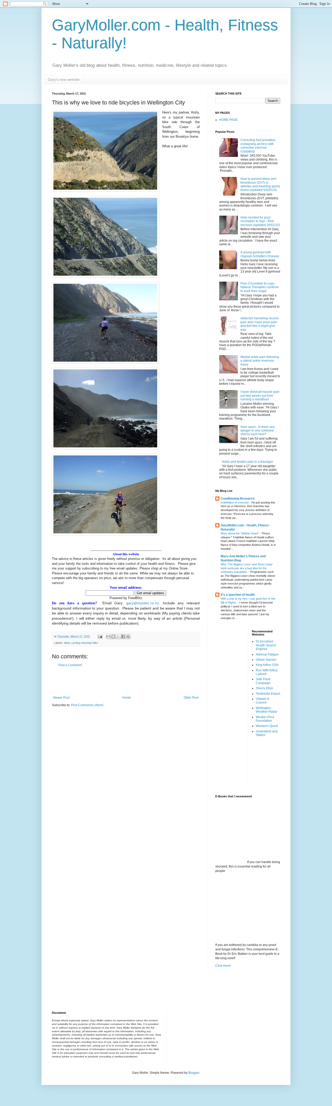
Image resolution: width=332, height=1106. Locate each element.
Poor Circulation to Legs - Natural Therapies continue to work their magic (259, 287)
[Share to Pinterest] (128, 636)
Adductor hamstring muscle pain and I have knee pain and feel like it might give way (259, 323)
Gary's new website (64, 79)
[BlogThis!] (113, 636)
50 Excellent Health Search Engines (266, 645)
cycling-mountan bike (84, 642)
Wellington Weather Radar (266, 709)
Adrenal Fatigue (267, 654)
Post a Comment (70, 665)
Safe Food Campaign (263, 681)
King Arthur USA (267, 665)
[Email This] (108, 636)
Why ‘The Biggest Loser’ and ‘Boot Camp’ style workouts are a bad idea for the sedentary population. (247, 568)
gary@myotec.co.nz (142, 603)
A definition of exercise (235, 502)
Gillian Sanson (266, 659)
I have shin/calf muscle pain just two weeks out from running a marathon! (259, 395)
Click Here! (223, 966)
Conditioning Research (237, 498)
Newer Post (61, 697)
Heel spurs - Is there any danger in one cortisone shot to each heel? (257, 430)
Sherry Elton (264, 688)
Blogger (193, 1073)
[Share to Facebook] (123, 636)
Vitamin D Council (262, 700)
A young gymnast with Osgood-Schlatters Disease (259, 254)
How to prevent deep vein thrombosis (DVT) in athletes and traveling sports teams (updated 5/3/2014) (260, 184)
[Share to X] (118, 636)
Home (126, 697)
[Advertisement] (125, 681)
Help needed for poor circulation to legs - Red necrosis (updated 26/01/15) (260, 221)
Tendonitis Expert (268, 694)
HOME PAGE (228, 120)
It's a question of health (238, 595)
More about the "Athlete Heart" (240, 533)
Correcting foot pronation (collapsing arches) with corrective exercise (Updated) (257, 145)
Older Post (191, 697)
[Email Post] (99, 636)
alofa (67, 642)
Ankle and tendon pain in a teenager (247, 461)
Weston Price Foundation (265, 719)
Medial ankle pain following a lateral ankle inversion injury (259, 360)
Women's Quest (267, 726)
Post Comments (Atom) (87, 705)
